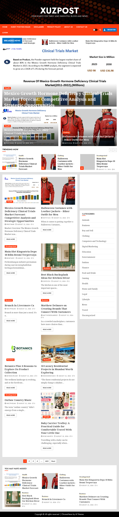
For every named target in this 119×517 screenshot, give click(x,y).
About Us (68, 27)
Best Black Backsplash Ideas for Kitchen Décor (105, 162)
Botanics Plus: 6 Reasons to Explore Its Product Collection (21, 369)
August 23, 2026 (23, 143)
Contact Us (81, 27)
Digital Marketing (90, 246)
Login (5, 32)
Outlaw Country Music (18, 400)
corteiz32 (46, 281)
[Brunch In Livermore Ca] (22, 300)
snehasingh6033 (49, 376)
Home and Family (90, 289)
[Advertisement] (98, 191)
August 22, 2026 (65, 376)
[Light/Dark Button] (95, 30)
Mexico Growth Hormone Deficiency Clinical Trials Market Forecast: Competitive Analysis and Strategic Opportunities (58, 99)
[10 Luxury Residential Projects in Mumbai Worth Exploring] (58, 349)
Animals (85, 220)
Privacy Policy (54, 27)
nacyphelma (11, 309)
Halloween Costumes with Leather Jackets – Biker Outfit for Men (88, 138)
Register (111, 30)
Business (100, 157)
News (84, 304)
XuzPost (59, 11)
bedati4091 (11, 258)
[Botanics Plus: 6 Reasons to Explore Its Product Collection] (22, 349)
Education (86, 252)
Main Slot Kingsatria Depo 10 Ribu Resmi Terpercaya (67, 162)
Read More (11, 239)
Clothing (66, 132)
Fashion (85, 262)
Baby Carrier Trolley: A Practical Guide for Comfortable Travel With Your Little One (56, 428)
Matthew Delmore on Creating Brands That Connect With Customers (56, 308)
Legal (84, 294)
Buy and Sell (87, 230)
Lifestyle (47, 417)
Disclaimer (39, 27)
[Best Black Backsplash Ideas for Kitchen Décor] (87, 162)
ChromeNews (67, 514)
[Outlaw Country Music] (22, 395)
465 (46, 461)
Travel (85, 310)
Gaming (85, 278)
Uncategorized (63, 156)
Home (4, 27)
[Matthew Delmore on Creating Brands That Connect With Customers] (58, 300)
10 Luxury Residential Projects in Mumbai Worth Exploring (57, 369)
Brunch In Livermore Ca (19, 305)
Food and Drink (89, 273)
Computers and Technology (94, 241)
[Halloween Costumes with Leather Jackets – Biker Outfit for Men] (89, 127)
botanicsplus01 (12, 376)
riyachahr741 (48, 436)
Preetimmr (10, 143)
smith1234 (68, 143)
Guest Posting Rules (20, 27)
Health (7, 88)
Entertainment (88, 257)
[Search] (100, 30)
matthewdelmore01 (50, 315)
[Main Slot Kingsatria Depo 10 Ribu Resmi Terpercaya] (48, 162)
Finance (85, 267)
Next (53, 461)
